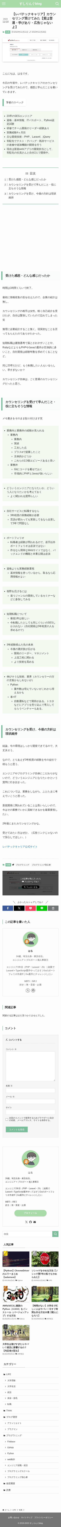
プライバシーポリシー (43, 1517)
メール (10, 1097)
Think (9, 1410)
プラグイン (12, 1429)
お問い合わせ (13, 1517)
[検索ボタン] (57, 4)
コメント (11, 1049)
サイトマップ (26, 1517)
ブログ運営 (11, 1417)
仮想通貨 (10, 1483)
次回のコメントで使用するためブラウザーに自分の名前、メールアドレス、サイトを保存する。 (31, 1119)
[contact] (34, 1222)
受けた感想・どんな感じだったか (27, 179)
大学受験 (11, 1380)
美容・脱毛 (12, 1398)
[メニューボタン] (4, 4)
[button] (8, 908)
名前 (9, 1086)
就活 (9, 1392)
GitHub (10, 1448)
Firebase (11, 1442)
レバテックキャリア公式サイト (20, 846)
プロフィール (30, 1213)
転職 (8, 32)
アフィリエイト (14, 1423)
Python (10, 1453)
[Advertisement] (30, 236)
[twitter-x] (28, 990)
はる (30, 951)
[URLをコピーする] (53, 908)
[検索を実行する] (55, 1234)
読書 (8, 1490)
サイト (9, 1107)
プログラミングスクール (18, 1471)
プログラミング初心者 (41, 865)
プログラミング (22, 865)
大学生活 (11, 1386)
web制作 (11, 1459)
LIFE (8, 1374)
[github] (33, 990)
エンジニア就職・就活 (17, 1465)
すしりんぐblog (30, 3)
